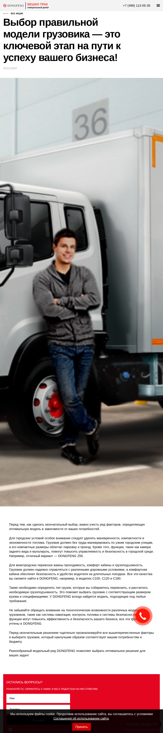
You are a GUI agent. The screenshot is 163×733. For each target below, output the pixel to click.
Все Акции (17, 13)
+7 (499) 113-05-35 (136, 5)
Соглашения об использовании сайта (81, 718)
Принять (81, 727)
